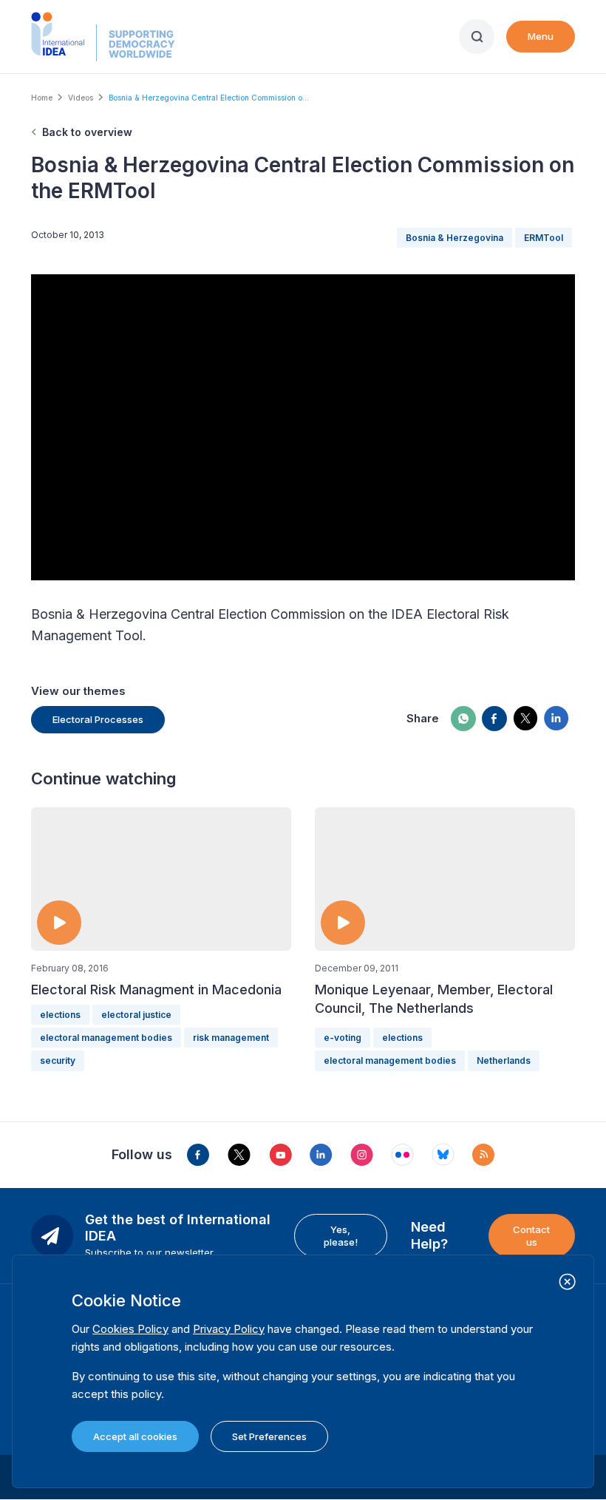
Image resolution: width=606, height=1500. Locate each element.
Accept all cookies (135, 1436)
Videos (80, 97)
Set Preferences (269, 1436)
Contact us (531, 1235)
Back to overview (87, 132)
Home (41, 97)
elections (60, 1014)
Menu (541, 36)
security (57, 1060)
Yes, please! (341, 1235)
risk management (231, 1037)
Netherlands (504, 1060)
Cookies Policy (130, 1329)
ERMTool (543, 237)
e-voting (342, 1037)
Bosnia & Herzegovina (454, 237)
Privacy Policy (229, 1329)
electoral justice (136, 1014)
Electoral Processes (97, 719)
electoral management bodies (106, 1037)
